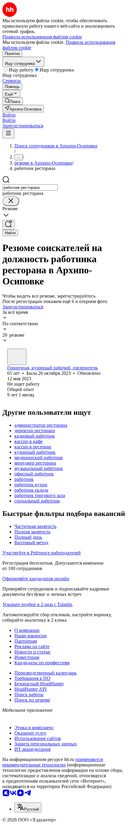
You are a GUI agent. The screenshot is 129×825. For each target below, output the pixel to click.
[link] (12, 101)
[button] (9, 114)
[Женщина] (16, 357)
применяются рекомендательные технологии (52, 762)
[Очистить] (10, 201)
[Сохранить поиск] (8, 225)
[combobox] (30, 187)
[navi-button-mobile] (8, 133)
